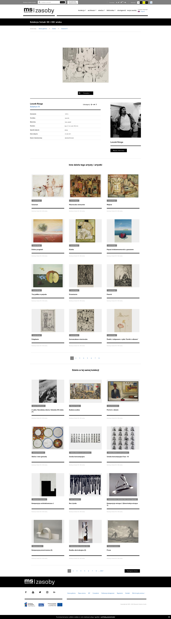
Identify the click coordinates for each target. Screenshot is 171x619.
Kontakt (127, 593)
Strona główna (43, 28)
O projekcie (96, 593)
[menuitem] (82, 10)
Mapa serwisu (82, 593)
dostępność (121, 10)
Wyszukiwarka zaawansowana (72, 2)
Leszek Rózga (36, 103)
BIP (89, 593)
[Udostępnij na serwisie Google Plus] (92, 104)
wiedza (100, 10)
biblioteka (110, 10)
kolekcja (81, 10)
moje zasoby (131, 10)
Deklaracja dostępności (107, 593)
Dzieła (54, 28)
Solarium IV (64, 28)
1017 (101, 571)
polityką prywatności (108, 617)
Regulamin (120, 593)
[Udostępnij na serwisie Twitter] (94, 104)
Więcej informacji (118, 150)
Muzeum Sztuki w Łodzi (29, 2)
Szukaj (62, 2)
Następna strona (132, 571)
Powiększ (86, 93)
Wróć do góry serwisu (138, 593)
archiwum (91, 10)
